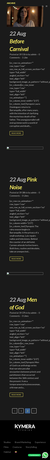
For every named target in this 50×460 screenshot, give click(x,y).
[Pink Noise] (25, 160)
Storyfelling (31, 447)
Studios (7, 442)
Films (6, 447)
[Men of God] (25, 282)
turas (17, 447)
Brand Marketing (23, 442)
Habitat (7, 452)
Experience (40, 442)
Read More (16, 133)
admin (34, 54)
